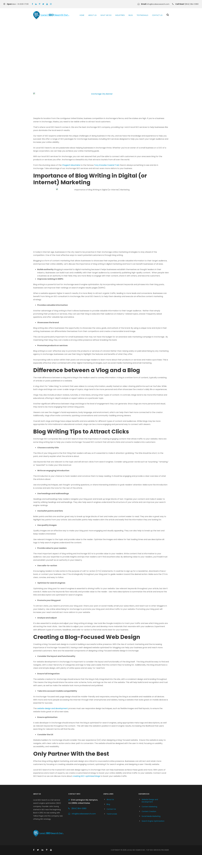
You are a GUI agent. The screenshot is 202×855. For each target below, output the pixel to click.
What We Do (106, 15)
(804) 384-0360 (78, 808)
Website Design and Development (150, 800)
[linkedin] (36, 4)
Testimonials (142, 15)
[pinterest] (39, 4)
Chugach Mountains (71, 165)
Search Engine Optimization (153, 821)
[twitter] (43, 4)
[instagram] (51, 4)
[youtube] (47, 4)
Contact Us (157, 15)
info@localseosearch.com (84, 813)
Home (82, 15)
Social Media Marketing (151, 816)
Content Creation (149, 811)
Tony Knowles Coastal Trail (106, 165)
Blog (131, 15)
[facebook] (32, 4)
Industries (120, 15)
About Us (92, 15)
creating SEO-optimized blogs (86, 776)
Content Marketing (149, 806)
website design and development (52, 708)
